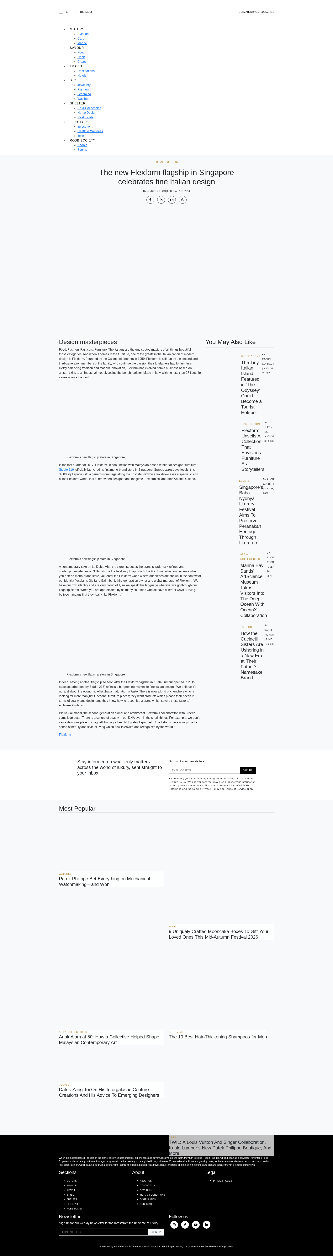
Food (81, 52)
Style (75, 80)
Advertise (146, 1190)
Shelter (78, 103)
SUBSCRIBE (267, 12)
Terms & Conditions (152, 1194)
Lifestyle (79, 122)
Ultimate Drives (249, 12)
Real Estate (85, 117)
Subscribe (146, 1204)
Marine (82, 43)
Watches (83, 98)
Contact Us (147, 1185)
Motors (77, 29)
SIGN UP (247, 770)
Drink (81, 57)
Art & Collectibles (89, 108)
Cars (80, 38)
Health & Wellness (90, 131)
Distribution (148, 1199)
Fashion (83, 89)
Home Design (86, 112)
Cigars (82, 61)
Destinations (86, 71)
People (82, 145)
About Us (146, 1181)
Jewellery (84, 84)
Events (82, 149)
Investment (84, 126)
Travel (76, 66)
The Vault (86, 12)
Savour (77, 47)
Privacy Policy (222, 1181)
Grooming (84, 94)
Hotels (81, 75)
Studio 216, (67, 469)
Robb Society (82, 140)
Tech (80, 135)
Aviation (83, 34)
